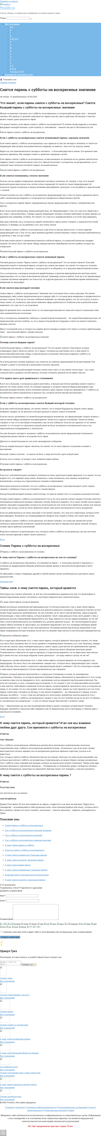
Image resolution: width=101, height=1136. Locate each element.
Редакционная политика (55, 1110)
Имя (2, 896)
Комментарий (6, 919)
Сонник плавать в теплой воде (14, 1025)
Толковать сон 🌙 (28, 965)
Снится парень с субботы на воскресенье (24, 825)
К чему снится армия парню (17, 865)
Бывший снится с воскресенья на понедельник (27, 875)
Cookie (71, 1110)
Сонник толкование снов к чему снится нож (20, 1073)
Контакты (20, 1107)
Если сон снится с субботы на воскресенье (24, 850)
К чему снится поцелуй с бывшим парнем (24, 860)
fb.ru (2, 539)
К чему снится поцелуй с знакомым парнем (25, 880)
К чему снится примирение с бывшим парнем (26, 870)
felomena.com (6, 582)
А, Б (11, 27)
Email (3, 901)
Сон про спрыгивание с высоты (14, 995)
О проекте (9, 1107)
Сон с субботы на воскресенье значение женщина (28, 830)
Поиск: (3, 18)
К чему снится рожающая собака (15, 1039)
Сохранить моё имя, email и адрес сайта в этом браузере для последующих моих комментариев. (47, 932)
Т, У (11, 66)
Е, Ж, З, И (14, 39)
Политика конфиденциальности (41, 1107)
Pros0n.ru (7, 8)
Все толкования (12, 24)
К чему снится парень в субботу (19, 845)
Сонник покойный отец (10, 1096)
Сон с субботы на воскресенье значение (23, 835)
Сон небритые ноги (9, 1067)
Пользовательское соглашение (72, 1107)
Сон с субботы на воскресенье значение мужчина (28, 840)
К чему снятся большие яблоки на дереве (19, 1053)
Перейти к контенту (9, 1)
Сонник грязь (6, 978)
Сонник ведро (6, 1011)
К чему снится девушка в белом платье (18, 1084)
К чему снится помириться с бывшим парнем (26, 855)
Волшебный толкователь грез (19, 74)
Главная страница (8, 82)
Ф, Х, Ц (13, 69)
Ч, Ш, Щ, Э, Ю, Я (17, 71)
